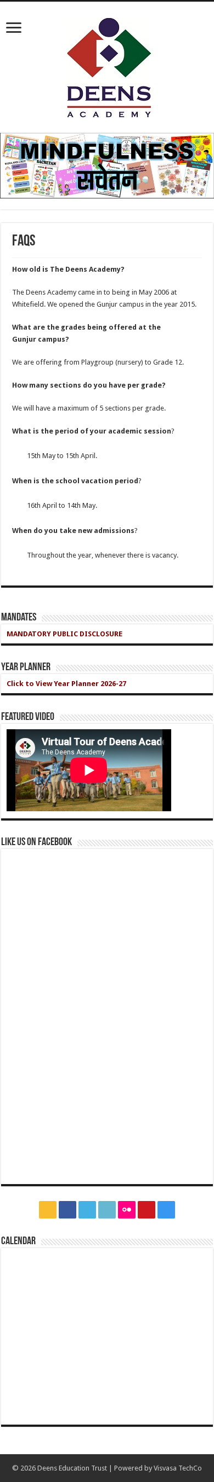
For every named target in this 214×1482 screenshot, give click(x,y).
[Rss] (48, 1210)
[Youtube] (146, 1210)
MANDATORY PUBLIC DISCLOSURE (64, 634)
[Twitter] (87, 1210)
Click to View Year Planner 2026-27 (66, 684)
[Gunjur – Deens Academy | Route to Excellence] (107, 65)
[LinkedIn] (107, 1210)
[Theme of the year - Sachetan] (107, 165)
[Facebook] (67, 1210)
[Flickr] (127, 1210)
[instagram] (166, 1210)
